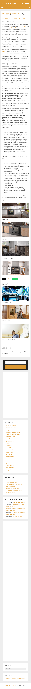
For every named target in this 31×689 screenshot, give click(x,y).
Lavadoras (9, 445)
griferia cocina (9, 441)
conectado (17, 352)
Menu (2, 7)
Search (15, 366)
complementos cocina (12, 430)
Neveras (8, 459)
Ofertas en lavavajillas (6, 302)
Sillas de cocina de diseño (13, 488)
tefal (7, 463)
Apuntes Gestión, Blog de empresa (15, 678)
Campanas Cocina (11, 427)
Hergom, (4, 51)
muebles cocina (10, 456)
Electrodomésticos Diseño (13, 434)
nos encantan (22, 26)
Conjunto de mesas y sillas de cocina (16, 480)
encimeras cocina (10, 436)
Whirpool (8, 470)
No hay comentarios (8, 21)
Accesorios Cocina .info (15, 3)
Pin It (9, 279)
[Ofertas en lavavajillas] (15, 293)
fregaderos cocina (11, 439)
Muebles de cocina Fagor (19, 502)
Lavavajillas (9, 447)
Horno (7, 443)
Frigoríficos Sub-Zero (6, 321)
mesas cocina (9, 452)
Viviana (8, 508)
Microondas (9, 454)
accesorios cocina (11, 425)
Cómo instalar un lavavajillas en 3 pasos (9, 339)
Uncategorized (10, 465)
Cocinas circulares (17, 516)
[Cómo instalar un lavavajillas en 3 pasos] (15, 331)
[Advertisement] (15, 394)
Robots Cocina (10, 461)
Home (3, 13)
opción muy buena (14, 28)
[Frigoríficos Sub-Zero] (15, 312)
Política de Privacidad (18, 687)
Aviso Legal (9, 687)
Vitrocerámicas (10, 467)
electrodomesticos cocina (13, 13)
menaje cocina (10, 450)
